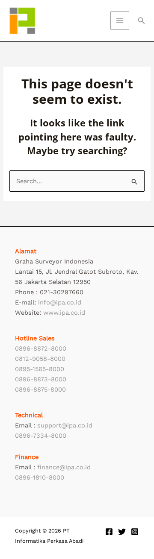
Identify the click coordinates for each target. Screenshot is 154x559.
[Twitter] (122, 532)
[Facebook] (109, 532)
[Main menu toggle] (119, 20)
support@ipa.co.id (64, 425)
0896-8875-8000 (40, 389)
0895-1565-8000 (39, 369)
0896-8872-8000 (40, 348)
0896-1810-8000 (39, 477)
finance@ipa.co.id (64, 467)
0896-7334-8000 (40, 435)
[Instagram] (135, 532)
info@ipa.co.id (59, 302)
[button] (141, 20)
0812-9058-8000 (40, 359)
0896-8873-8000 (40, 379)
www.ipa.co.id (64, 312)
